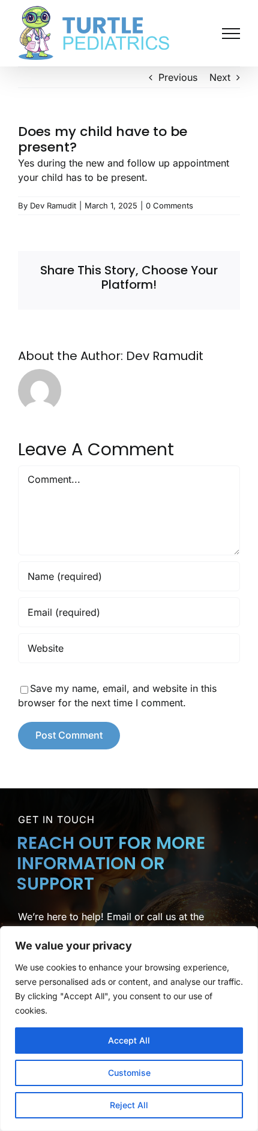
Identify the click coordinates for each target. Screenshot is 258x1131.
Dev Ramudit (53, 205)
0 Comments (169, 205)
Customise (129, 1073)
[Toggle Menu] (231, 33)
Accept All (129, 1040)
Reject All (129, 1105)
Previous (177, 77)
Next (219, 77)
